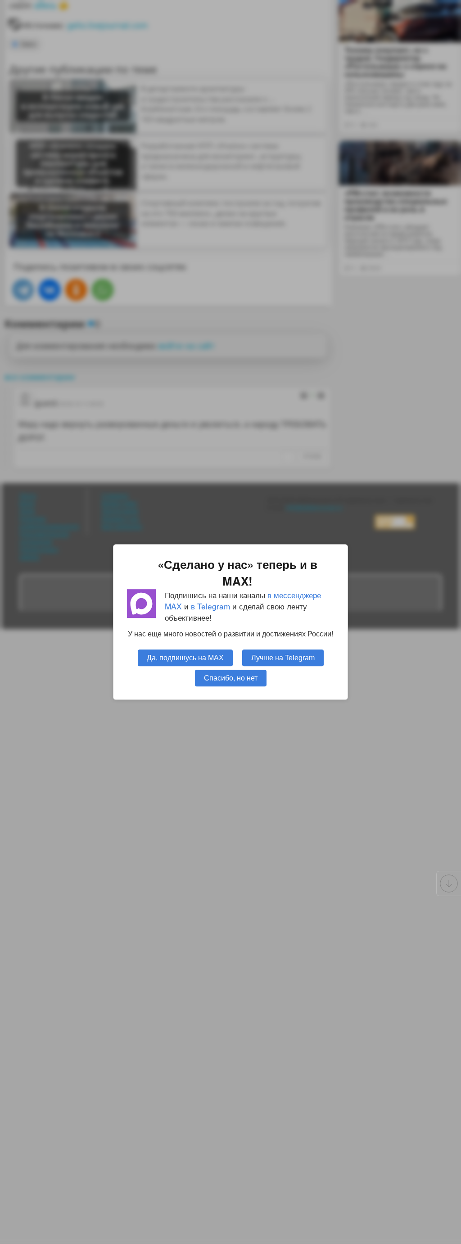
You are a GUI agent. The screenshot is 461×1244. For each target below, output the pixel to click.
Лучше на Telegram (283, 658)
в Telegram (210, 606)
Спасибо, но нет (231, 678)
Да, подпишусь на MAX (185, 658)
